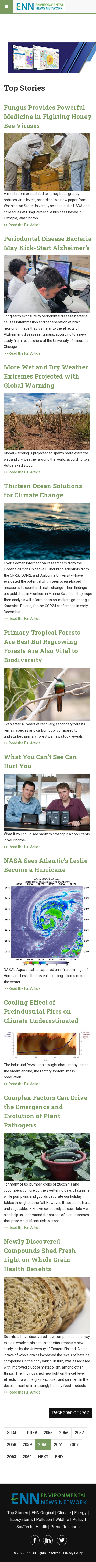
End (59, 1456)
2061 (58, 1444)
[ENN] (40, 6)
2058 (11, 1444)
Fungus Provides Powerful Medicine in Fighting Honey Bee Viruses (48, 116)
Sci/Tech (24, 1526)
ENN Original (42, 1512)
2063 (11, 1456)
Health (41, 1526)
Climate (64, 1512)
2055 (48, 1432)
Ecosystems (21, 1519)
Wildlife (62, 1519)
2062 (74, 1444)
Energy (80, 1512)
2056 (63, 1432)
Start (13, 1432)
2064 (27, 1456)
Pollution (44, 1519)
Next (43, 1456)
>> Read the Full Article (22, 225)
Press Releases (65, 1526)
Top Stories (17, 1512)
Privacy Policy (73, 1553)
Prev (32, 1432)
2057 (79, 1432)
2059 (27, 1444)
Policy (78, 1519)
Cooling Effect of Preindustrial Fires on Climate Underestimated (41, 1011)
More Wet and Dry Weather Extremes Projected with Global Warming (46, 376)
